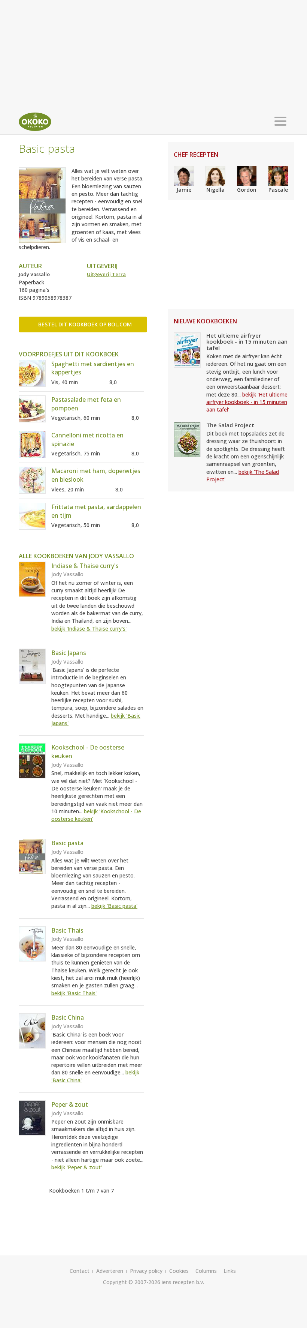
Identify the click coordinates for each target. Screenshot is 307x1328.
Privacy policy (146, 1270)
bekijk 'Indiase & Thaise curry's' (89, 628)
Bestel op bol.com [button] (85, 324)
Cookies (179, 1270)
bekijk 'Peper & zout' (76, 1167)
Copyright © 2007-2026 (131, 1282)
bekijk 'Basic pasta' (114, 905)
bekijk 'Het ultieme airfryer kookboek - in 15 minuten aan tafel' (247, 402)
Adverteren (109, 1270)
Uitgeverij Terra (106, 274)
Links (230, 1270)
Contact (79, 1270)
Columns (206, 1270)
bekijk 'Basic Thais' (74, 993)
